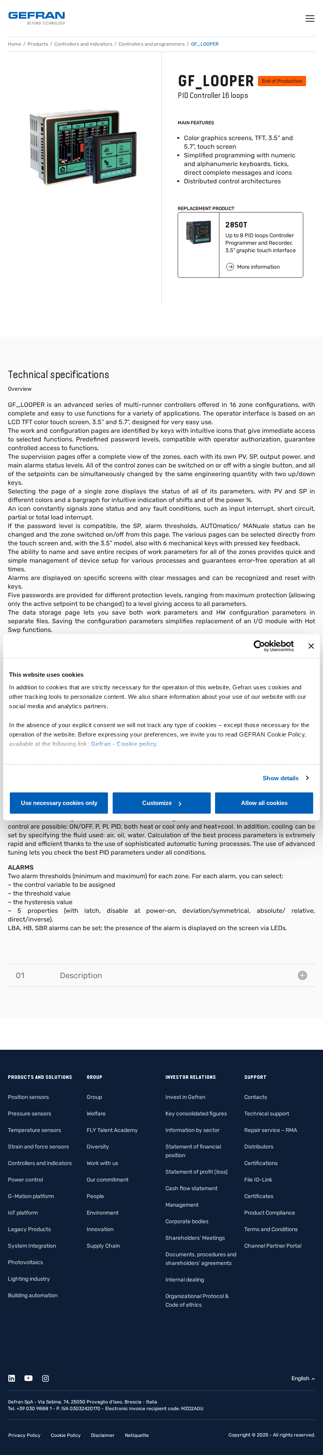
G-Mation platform (31, 1196)
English (300, 1378)
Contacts (255, 1097)
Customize (157, 803)
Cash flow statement (191, 1188)
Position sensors (28, 1097)
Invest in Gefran (185, 1097)
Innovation (100, 1229)
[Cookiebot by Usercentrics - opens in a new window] (259, 646)
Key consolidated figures (196, 1113)
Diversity (98, 1146)
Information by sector (192, 1130)
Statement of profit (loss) (196, 1172)
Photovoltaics (25, 1262)
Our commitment (107, 1179)
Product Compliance (269, 1212)
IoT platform (23, 1212)
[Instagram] (50, 1377)
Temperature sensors (34, 1130)
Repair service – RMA (270, 1130)
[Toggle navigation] (310, 18)
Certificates (258, 1196)
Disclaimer (103, 1435)
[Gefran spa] (36, 18)
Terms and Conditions (271, 1229)
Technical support (266, 1113)
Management (182, 1205)
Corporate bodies (186, 1221)
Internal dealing (184, 1279)
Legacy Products (29, 1229)
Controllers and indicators (83, 44)
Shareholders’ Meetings (195, 1238)
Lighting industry (29, 1279)
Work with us (102, 1163)
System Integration (32, 1246)
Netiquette (137, 1435)
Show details (281, 778)
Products (38, 44)
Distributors (258, 1146)
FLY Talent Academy (112, 1130)
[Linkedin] (16, 1377)
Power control (25, 1179)
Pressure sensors (29, 1113)
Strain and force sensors (38, 1146)
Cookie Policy (66, 1435)
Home (14, 44)
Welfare (96, 1113)
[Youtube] (33, 1377)
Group (94, 1097)
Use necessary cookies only (59, 803)
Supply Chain (103, 1246)
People (95, 1196)
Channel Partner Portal (272, 1246)
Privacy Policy (24, 1435)
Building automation (33, 1295)
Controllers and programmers (152, 44)
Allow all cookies (264, 803)
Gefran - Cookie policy (124, 743)
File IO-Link (258, 1179)
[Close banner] (311, 646)
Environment (103, 1212)
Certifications (261, 1163)
